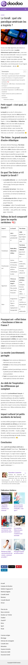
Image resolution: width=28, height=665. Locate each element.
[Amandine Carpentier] (5, 475)
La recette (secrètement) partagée (11, 87)
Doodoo (18, 662)
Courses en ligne (5, 635)
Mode (2, 629)
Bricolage (3, 638)
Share (5, 566)
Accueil (3, 583)
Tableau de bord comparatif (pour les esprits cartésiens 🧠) (13, 81)
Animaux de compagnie (7, 641)
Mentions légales (5, 592)
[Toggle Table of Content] (24, 71)
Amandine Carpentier (14, 472)
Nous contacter (5, 612)
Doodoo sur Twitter (6, 615)
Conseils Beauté (5, 600)
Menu (4, 9)
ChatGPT (3, 620)
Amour (3, 603)
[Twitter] (25, 473)
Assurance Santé (5, 655)
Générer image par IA (7, 589)
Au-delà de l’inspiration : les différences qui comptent (13, 90)
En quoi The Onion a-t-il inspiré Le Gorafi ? (12, 78)
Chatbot (3, 617)
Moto (2, 623)
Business (3, 597)
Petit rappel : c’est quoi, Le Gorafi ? (11, 74)
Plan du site (4, 609)
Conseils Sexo (4, 643)
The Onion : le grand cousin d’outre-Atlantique (13, 76)
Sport (2, 626)
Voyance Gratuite (5, 649)
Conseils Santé (5, 594)
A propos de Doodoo (6, 586)
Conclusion (4, 97)
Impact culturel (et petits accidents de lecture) (12, 94)
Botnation (3, 646)
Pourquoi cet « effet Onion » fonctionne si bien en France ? (13, 85)
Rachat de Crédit (5, 652)
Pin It (19, 566)
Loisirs (2, 15)
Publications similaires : (9, 99)
